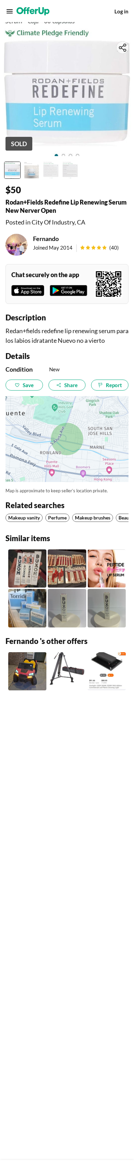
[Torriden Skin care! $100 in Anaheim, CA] (27, 608)
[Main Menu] (9, 11)
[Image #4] (70, 170)
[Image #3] (51, 170)
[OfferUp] (32, 11)
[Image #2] (31, 170)
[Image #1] (12, 170)
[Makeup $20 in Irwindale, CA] (67, 568)
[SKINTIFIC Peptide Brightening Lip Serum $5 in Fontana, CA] (107, 568)
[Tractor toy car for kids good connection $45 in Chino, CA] (27, 671)
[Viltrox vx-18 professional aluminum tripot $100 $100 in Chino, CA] (67, 671)
